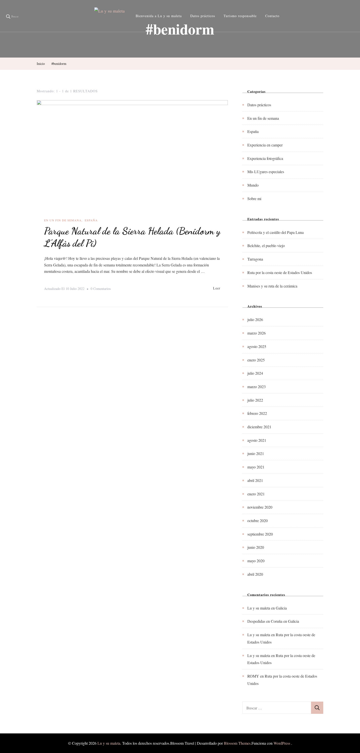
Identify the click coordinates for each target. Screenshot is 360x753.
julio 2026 (255, 319)
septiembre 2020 (260, 534)
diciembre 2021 (259, 426)
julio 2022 (255, 400)
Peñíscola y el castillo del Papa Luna (275, 232)
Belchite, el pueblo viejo (266, 245)
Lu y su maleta (258, 607)
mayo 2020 (255, 560)
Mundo (253, 185)
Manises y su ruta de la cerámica (272, 285)
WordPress (282, 743)
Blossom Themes (237, 743)
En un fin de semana (63, 220)
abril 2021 (255, 480)
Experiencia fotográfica (265, 158)
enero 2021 (256, 493)
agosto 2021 (256, 440)
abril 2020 (255, 574)
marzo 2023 (256, 386)
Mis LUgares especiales (265, 171)
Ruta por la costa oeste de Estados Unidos (279, 272)
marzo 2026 (256, 332)
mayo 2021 (255, 466)
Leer (216, 288)
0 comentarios (101, 289)
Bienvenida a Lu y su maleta (159, 15)
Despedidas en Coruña (264, 621)
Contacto (272, 15)
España (91, 220)
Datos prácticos (202, 15)
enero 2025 (256, 359)
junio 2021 (255, 453)
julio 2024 (255, 373)
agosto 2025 (256, 346)
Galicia (281, 607)
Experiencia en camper (265, 144)
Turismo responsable (240, 15)
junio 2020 (255, 547)
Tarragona (255, 259)
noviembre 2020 (259, 507)
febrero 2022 (257, 413)
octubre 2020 (257, 520)
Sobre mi (254, 198)
